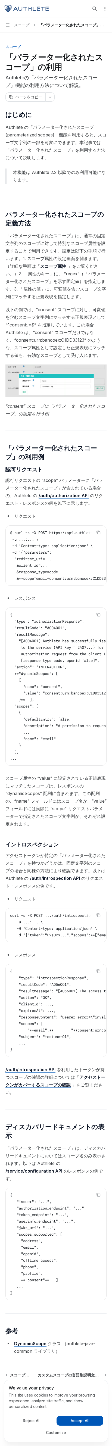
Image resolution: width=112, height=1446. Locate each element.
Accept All (80, 1420)
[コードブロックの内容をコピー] (98, 532)
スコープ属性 (53, 266)
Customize (56, 1432)
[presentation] (56, 555)
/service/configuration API (33, 1171)
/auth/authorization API (64, 495)
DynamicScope (30, 1343)
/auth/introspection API (55, 878)
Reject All (32, 1420)
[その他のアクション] (105, 9)
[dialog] (56, 1411)
